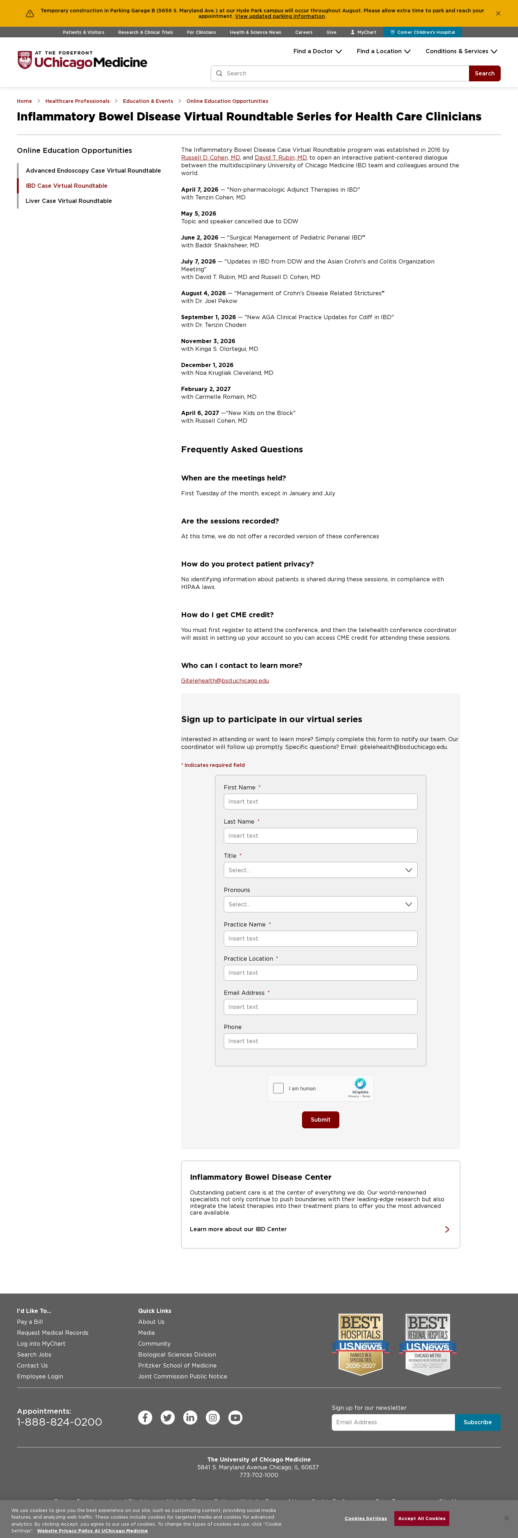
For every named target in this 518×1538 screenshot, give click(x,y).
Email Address (244, 993)
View (242, 16)
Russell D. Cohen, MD (210, 157)
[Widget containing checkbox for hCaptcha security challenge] (320, 1088)
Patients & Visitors (83, 32)
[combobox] (229, 870)
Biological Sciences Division (177, 1354)
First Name (239, 787)
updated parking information (287, 16)
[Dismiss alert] (498, 13)
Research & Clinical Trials (145, 32)
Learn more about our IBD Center (238, 1229)
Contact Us (32, 1365)
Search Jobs (34, 1354)
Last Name (239, 821)
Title (230, 855)
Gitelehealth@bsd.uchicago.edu (225, 680)
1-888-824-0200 (59, 1417)
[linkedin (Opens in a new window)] (190, 1417)
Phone (233, 1027)
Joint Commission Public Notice (182, 1376)
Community (154, 1343)
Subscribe (478, 1422)
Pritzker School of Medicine (177, 1365)
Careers (304, 32)
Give (332, 32)
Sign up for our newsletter (369, 1407)
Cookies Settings (366, 1518)
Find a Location (379, 51)
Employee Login (40, 1376)
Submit (321, 1119)
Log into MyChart (41, 1343)
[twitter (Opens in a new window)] (168, 1417)
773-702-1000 (259, 1475)
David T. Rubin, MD (281, 157)
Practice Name (245, 924)
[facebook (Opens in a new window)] (145, 1417)
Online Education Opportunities (74, 150)
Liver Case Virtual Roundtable (69, 201)
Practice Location (248, 958)
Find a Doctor (313, 51)
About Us (151, 1322)
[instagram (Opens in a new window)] (213, 1417)
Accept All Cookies (421, 1518)
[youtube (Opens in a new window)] (235, 1417)
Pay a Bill (30, 1322)
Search (485, 73)
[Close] (506, 1518)
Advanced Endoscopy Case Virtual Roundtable (93, 170)
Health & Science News (255, 32)
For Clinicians (201, 32)
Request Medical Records (52, 1332)
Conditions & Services (457, 51)
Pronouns (237, 890)
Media (146, 1332)
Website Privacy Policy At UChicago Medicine (92, 1530)
